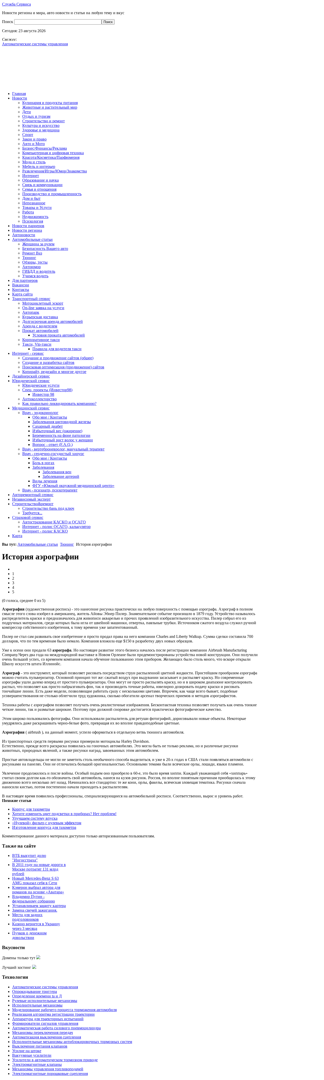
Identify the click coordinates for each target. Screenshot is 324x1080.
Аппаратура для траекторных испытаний (48, 1019)
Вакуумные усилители (31, 1055)
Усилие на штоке (26, 1051)
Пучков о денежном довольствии (29, 935)
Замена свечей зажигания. (34, 910)
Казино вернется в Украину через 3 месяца (36, 926)
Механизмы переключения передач (42, 1032)
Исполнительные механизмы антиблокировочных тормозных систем (72, 1041)
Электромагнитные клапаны (37, 1064)
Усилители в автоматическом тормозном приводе (55, 1060)
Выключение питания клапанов (39, 1046)
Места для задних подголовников (27, 917)
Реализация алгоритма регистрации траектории (53, 1014)
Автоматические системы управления (45, 987)
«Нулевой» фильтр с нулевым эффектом (46, 823)
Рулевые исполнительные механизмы (44, 1000)
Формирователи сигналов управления (45, 1023)
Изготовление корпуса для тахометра (44, 827)
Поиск (8, 21)
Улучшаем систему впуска (34, 818)
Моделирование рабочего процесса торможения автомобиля (64, 1010)
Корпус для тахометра (31, 809)
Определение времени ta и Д (37, 996)
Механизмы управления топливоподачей (47, 1069)
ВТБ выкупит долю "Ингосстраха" (29, 857)
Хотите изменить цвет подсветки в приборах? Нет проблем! (64, 814)
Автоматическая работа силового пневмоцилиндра (56, 1028)
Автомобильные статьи (37, 544)
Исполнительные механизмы (37, 1005)
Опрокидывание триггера (34, 991)
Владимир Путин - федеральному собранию (33, 898)
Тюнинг (67, 544)
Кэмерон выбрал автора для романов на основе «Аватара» (38, 889)
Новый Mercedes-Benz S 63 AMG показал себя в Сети (35, 880)
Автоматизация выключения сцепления (46, 1037)
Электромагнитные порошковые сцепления (50, 1073)
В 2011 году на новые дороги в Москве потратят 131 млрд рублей (39, 869)
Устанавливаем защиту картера (39, 906)
